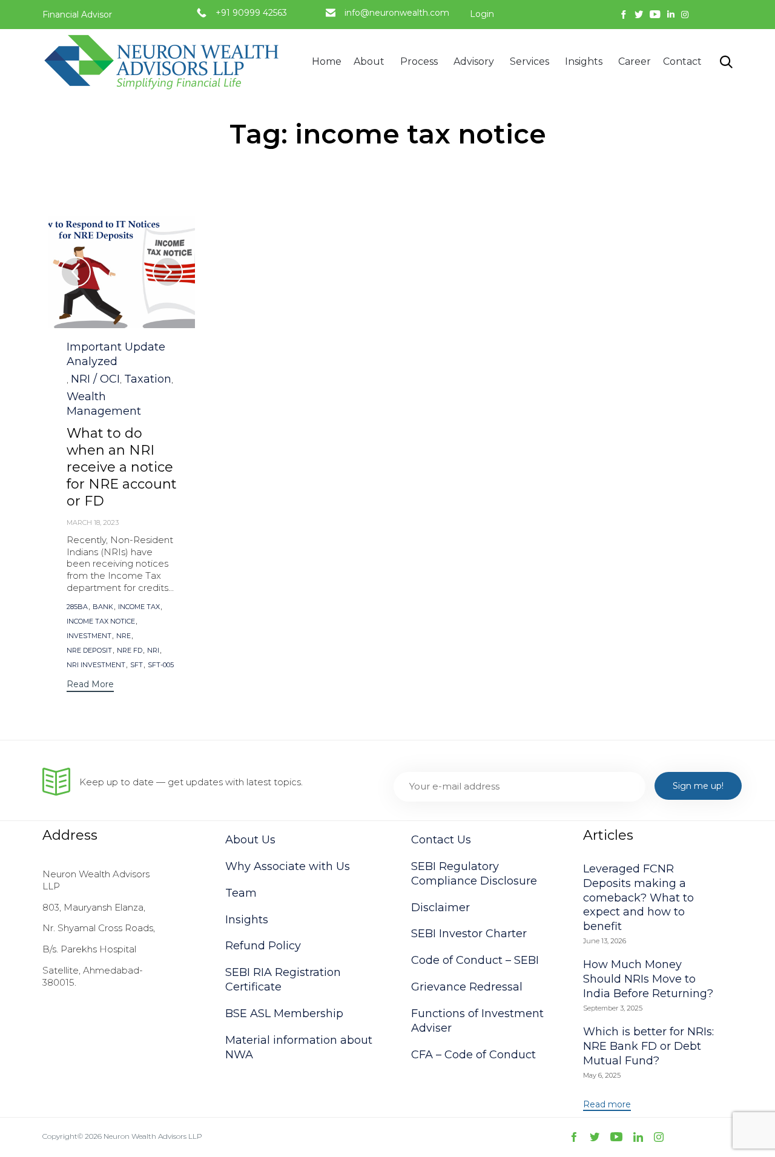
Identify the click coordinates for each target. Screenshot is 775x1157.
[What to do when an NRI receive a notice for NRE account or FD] (121, 272)
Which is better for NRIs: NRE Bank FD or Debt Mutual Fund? (648, 1046)
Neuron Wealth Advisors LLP (153, 1136)
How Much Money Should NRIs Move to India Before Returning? (648, 979)
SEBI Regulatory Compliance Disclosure (474, 874)
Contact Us (441, 839)
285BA (77, 607)
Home (326, 61)
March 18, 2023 (93, 522)
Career (634, 61)
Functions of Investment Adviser (477, 1021)
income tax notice (101, 621)
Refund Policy (263, 945)
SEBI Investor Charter (469, 933)
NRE (123, 636)
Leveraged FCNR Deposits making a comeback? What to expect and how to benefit (638, 898)
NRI (153, 650)
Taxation (147, 379)
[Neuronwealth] (163, 61)
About (369, 61)
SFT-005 (161, 665)
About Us (250, 839)
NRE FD (129, 650)
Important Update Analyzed (116, 354)
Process (419, 61)
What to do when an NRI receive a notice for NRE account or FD (122, 467)
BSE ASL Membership (284, 1013)
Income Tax (139, 607)
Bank (103, 607)
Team (241, 893)
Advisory (473, 61)
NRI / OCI (95, 379)
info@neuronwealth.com (397, 12)
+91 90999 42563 (251, 12)
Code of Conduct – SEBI (475, 960)
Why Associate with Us (287, 866)
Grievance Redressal (467, 987)
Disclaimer (440, 907)
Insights (583, 61)
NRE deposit (89, 650)
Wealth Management (104, 404)
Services (529, 61)
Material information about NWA (298, 1047)
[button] (90, 685)
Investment (89, 636)
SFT (136, 665)
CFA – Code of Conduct (473, 1054)
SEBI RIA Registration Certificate (283, 980)
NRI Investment (96, 665)
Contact (682, 61)
